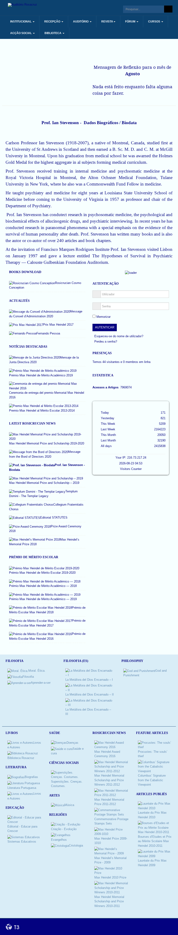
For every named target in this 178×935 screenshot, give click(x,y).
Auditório (81, 21)
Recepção (52, 21)
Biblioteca (53, 33)
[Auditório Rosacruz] (22, 5)
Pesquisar (168, 9)
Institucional (21, 21)
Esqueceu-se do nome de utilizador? (118, 336)
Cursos (154, 21)
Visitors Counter (131, 469)
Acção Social (21, 33)
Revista (107, 21)
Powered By (12, 926)
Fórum (130, 21)
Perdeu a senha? (105, 341)
